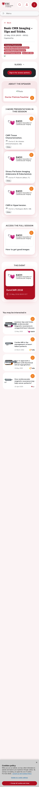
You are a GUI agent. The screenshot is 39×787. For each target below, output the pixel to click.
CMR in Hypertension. (16, 205)
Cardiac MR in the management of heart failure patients (23, 344)
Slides (8, 147)
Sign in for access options (19, 73)
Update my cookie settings (19, 777)
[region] (19, 773)
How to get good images (17, 249)
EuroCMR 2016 (14, 289)
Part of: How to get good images (16, 47)
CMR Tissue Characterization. (14, 136)
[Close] (36, 762)
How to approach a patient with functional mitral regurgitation (23, 363)
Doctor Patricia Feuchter (17, 97)
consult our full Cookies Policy (22, 773)
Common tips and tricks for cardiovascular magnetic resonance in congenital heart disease (24, 325)
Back (9, 23)
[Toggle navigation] (34, 4)
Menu (8, 13)
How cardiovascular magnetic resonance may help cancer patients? (24, 381)
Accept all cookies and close (20, 783)
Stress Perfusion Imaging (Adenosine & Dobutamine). (19, 172)
